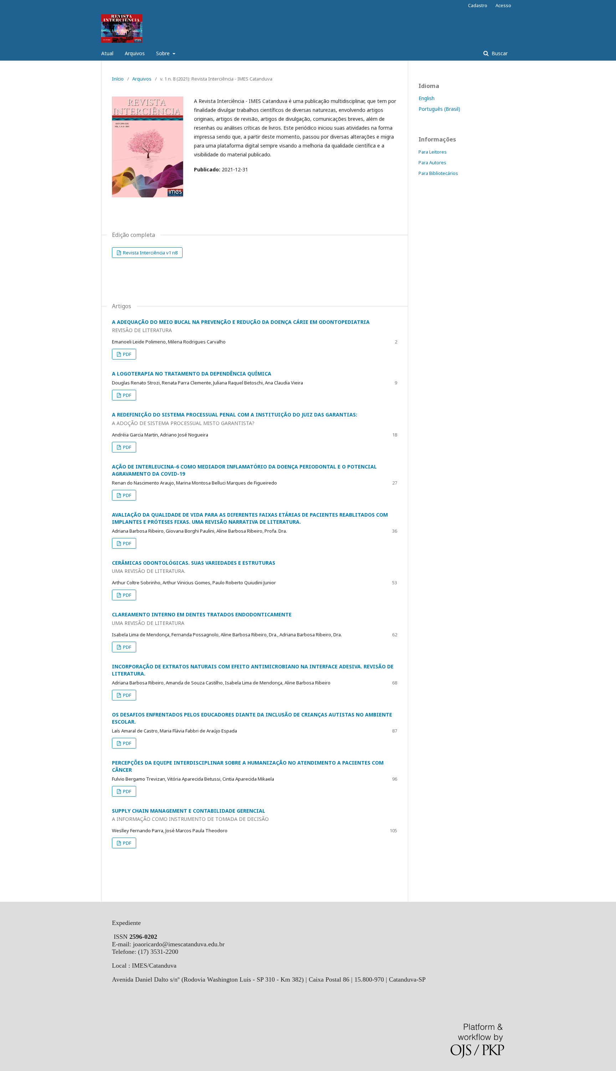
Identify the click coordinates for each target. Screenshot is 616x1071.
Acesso (503, 5)
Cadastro (477, 5)
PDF (126, 354)
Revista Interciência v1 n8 (150, 252)
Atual (107, 53)
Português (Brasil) (439, 108)
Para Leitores (433, 152)
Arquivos (135, 53)
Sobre (163, 53)
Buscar (499, 53)
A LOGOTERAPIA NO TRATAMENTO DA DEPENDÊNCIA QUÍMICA (191, 373)
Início (118, 79)
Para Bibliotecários (438, 173)
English (427, 98)
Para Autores (432, 162)
